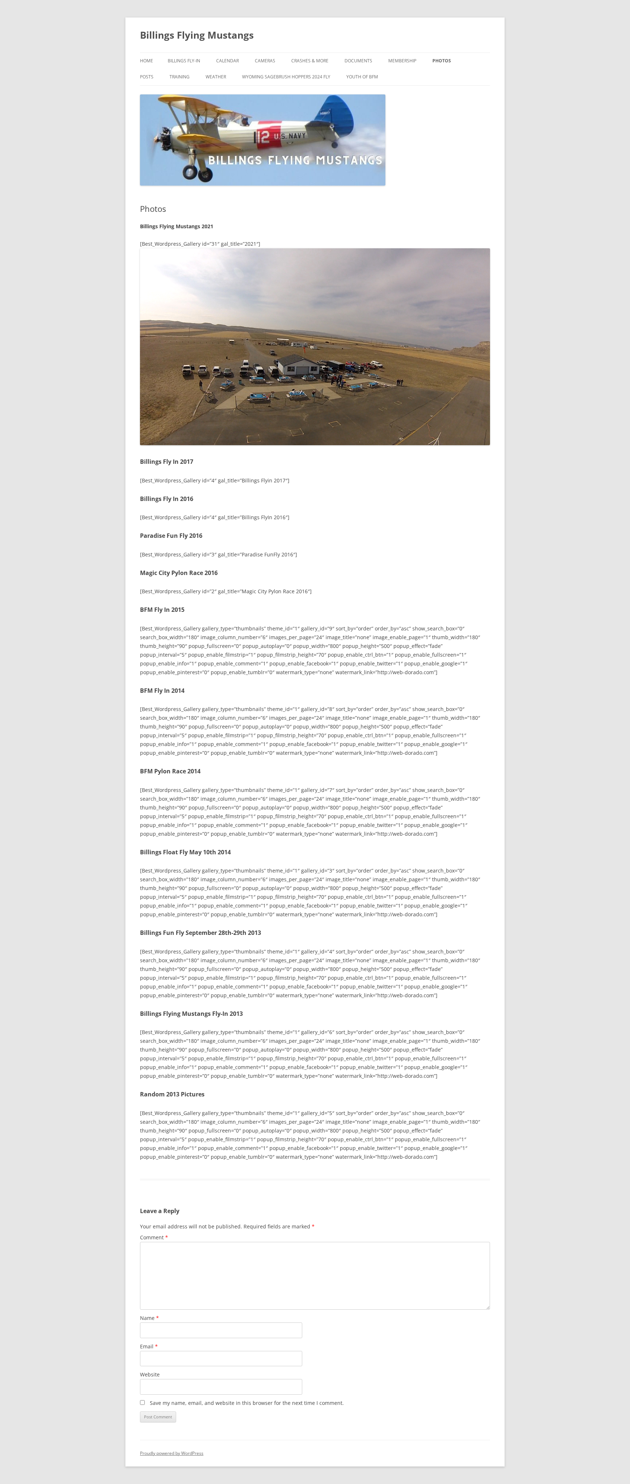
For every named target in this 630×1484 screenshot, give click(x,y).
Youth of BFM (362, 77)
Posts (146, 77)
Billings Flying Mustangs (197, 35)
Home (146, 61)
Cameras (265, 61)
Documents (358, 61)
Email (149, 1346)
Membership (402, 61)
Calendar (227, 61)
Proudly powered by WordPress (171, 1453)
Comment (154, 1237)
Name (149, 1317)
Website (150, 1374)
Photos (441, 61)
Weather (216, 77)
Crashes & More (309, 61)
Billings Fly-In (184, 61)
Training (180, 77)
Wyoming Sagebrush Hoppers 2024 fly (286, 77)
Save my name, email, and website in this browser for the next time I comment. (247, 1402)
